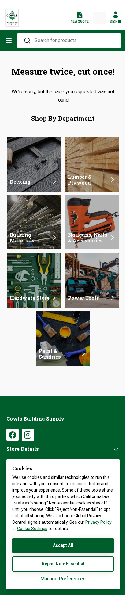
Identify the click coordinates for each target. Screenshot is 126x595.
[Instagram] (28, 435)
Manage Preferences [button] (63, 579)
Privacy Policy (98, 522)
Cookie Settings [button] (32, 528)
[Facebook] (12, 435)
